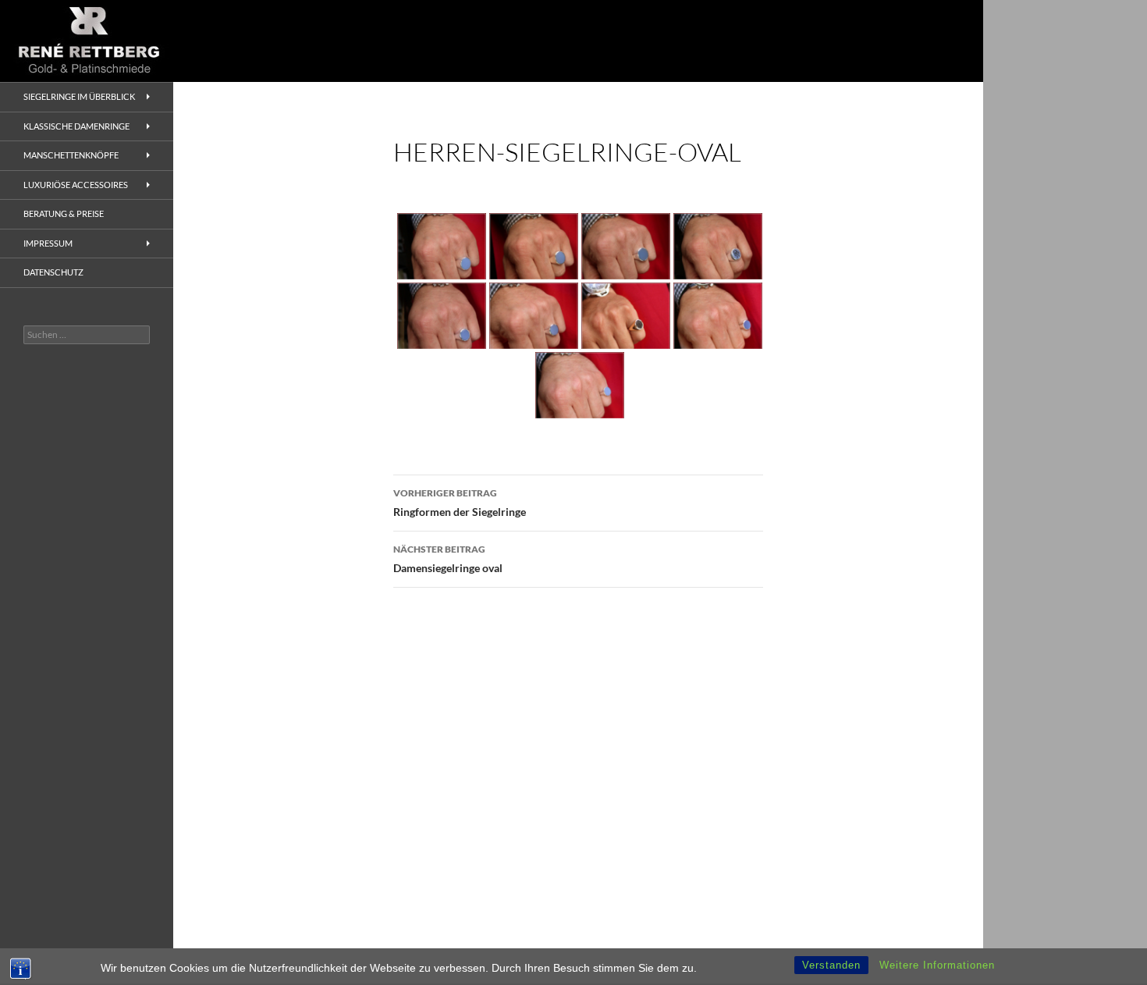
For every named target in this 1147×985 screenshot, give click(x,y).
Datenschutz (53, 272)
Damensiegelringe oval (447, 558)
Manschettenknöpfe (71, 155)
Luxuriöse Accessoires (75, 185)
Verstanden (831, 965)
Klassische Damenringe (76, 126)
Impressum (48, 243)
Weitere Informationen (937, 965)
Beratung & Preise (63, 213)
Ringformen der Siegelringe (459, 502)
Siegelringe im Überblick (79, 96)
